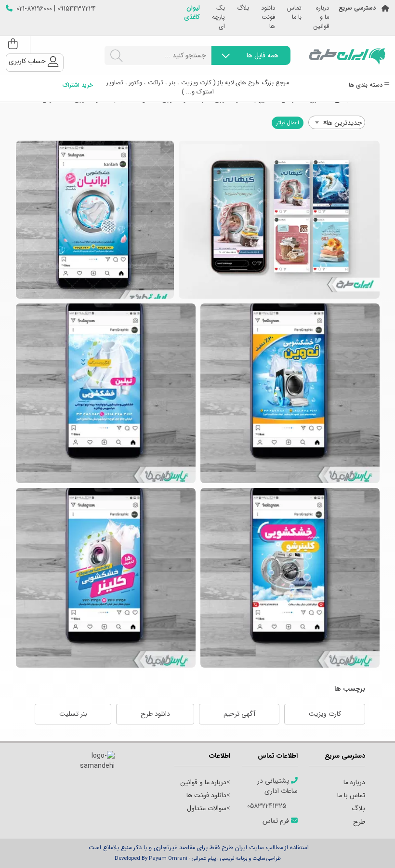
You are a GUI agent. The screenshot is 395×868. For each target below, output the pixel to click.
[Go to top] (368, 846)
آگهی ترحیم (239, 714)
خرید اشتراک (77, 85)
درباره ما (354, 782)
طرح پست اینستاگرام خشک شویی (290, 578)
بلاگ (243, 8)
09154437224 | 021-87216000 (56, 9)
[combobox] (336, 122)
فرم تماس (277, 821)
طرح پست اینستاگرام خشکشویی (106, 393)
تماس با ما (294, 13)
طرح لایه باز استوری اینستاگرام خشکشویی (279, 220)
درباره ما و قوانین (321, 17)
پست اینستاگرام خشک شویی (290, 393)
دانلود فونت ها (268, 17)
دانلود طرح (155, 714)
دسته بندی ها (366, 85)
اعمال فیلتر (287, 122)
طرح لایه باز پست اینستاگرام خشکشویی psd (95, 220)
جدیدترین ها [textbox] (342, 123)
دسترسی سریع (357, 8)
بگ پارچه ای (218, 17)
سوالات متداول (206, 808)
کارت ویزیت (325, 714)
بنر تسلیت (73, 714)
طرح (359, 821)
